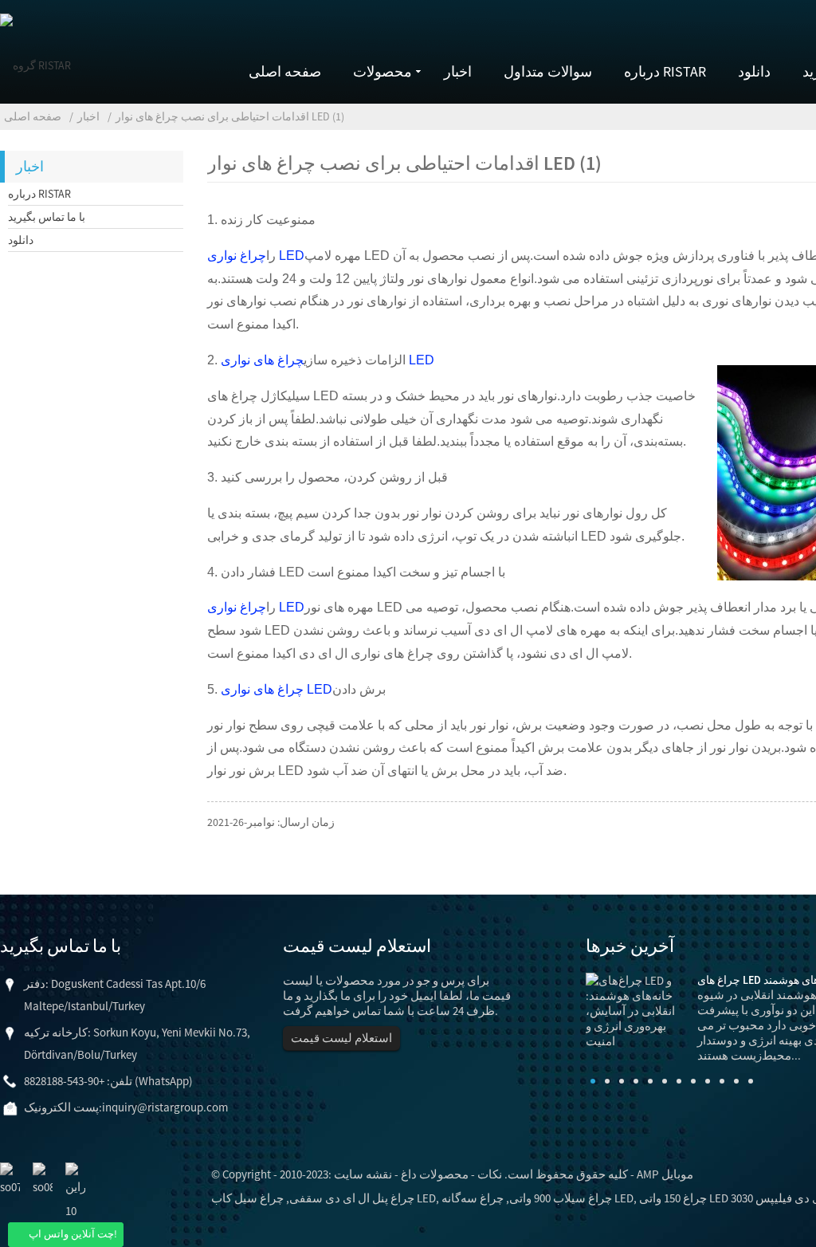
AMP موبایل (665, 1174)
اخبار (458, 71)
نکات (489, 1174)
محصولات (382, 71)
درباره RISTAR (665, 71)
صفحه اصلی (285, 71)
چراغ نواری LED (255, 255)
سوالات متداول (548, 71)
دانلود (754, 71)
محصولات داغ (435, 1174)
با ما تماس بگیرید (46, 217)
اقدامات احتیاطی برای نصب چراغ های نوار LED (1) (230, 116)
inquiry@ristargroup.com (165, 1107)
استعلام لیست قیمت (341, 1037)
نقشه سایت (363, 1174)
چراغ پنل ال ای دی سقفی (351, 1198)
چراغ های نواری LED (276, 689)
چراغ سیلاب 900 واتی (560, 1198)
